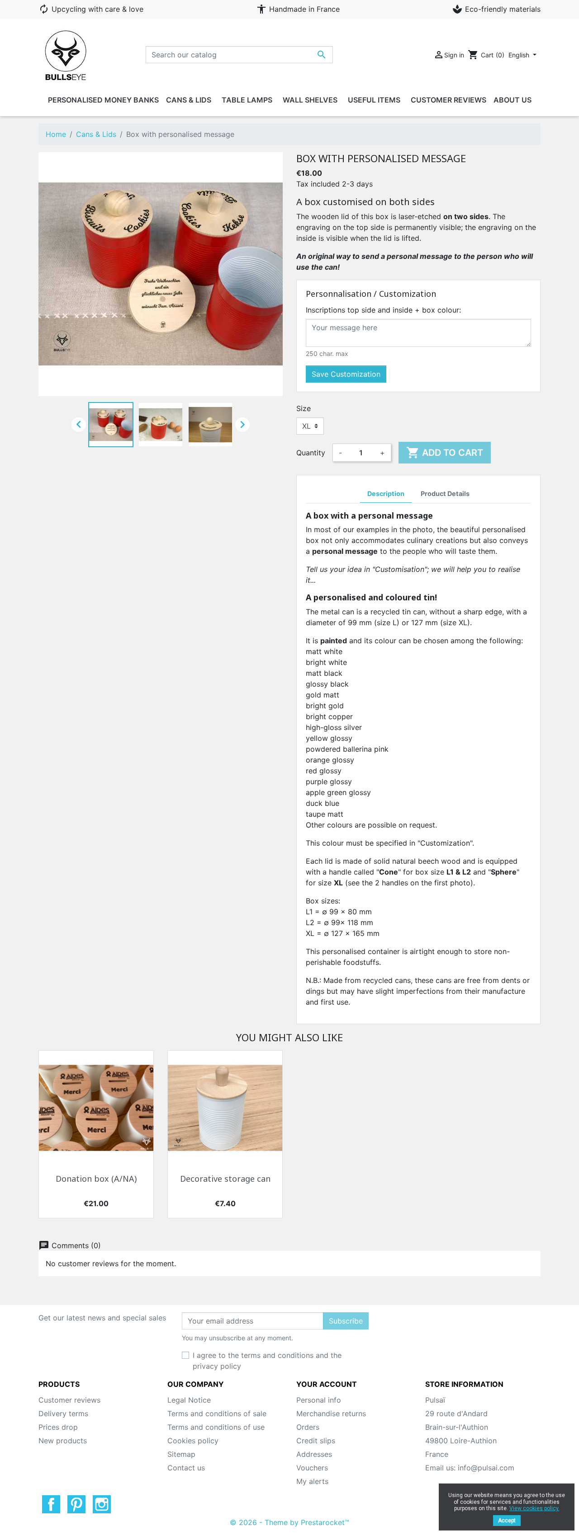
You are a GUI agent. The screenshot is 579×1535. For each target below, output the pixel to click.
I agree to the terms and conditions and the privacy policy (267, 1361)
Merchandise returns (331, 1413)
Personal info (318, 1399)
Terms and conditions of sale (216, 1413)
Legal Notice (189, 1399)
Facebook (51, 1504)
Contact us (186, 1467)
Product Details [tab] (445, 493)
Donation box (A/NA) (96, 1179)
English (519, 55)
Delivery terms (63, 1413)
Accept (507, 1520)
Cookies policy (192, 1440)
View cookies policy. (534, 1508)
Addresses (314, 1454)
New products (62, 1440)
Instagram (102, 1504)
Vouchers (312, 1467)
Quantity (310, 452)
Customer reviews (69, 1399)
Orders (307, 1427)
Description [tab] (385, 493)
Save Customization (346, 374)
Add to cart (444, 452)
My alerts (312, 1481)
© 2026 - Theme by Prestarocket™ (289, 1522)
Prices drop (58, 1427)
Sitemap (181, 1454)
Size (303, 408)
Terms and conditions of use (216, 1427)
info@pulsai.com (486, 1467)
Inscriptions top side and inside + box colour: (383, 309)
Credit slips (315, 1440)
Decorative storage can (225, 1179)
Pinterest (76, 1504)
